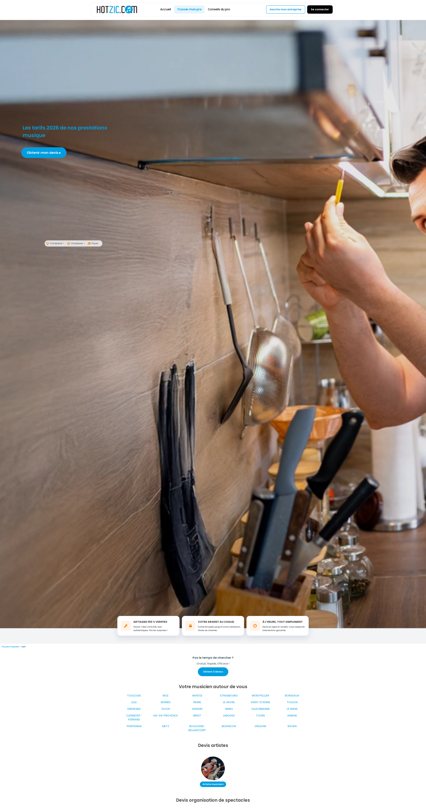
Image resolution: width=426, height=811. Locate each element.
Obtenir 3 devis (212, 671)
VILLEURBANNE (260, 709)
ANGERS (197, 709)
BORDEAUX (292, 695)
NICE (166, 695)
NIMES (229, 709)
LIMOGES (229, 715)
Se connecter (320, 9)
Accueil (165, 9)
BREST (197, 715)
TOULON (292, 702)
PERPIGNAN (134, 726)
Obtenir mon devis (43, 152)
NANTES (197, 695)
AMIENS (292, 715)
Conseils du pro (219, 9)
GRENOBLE (134, 709)
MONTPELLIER (260, 695)
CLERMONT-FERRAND (134, 717)
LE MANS (292, 709)
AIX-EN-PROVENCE (165, 715)
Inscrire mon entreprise (286, 9)
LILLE (134, 702)
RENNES (166, 702)
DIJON (166, 709)
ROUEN (292, 726)
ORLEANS (260, 726)
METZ (165, 726)
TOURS (260, 715)
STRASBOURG (229, 695)
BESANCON (229, 726)
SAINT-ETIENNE (260, 702)
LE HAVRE (229, 702)
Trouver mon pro (189, 9)
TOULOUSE (134, 695)
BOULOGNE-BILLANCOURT (197, 728)
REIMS (197, 702)
